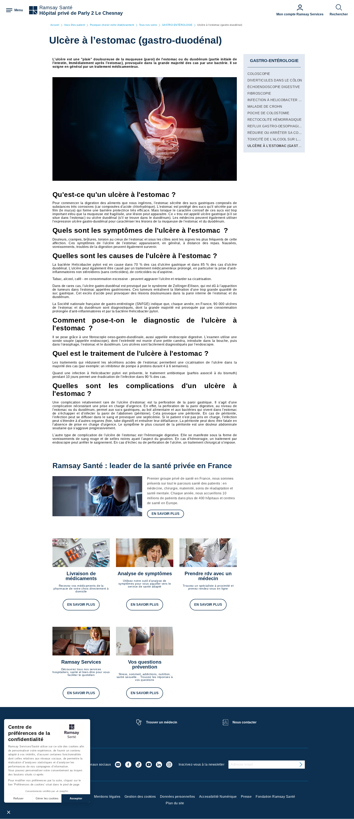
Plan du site (175, 803)
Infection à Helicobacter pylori (279, 100)
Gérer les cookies (47, 798)
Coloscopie (258, 74)
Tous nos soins (148, 25)
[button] (9, 812)
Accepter (76, 798)
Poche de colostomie (268, 113)
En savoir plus (165, 513)
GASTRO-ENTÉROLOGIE (177, 25)
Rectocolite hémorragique (274, 119)
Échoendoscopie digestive (273, 87)
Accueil (54, 25)
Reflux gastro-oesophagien (275, 126)
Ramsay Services (81, 662)
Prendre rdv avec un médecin (208, 576)
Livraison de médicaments (81, 576)
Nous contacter (244, 722)
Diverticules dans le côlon (274, 80)
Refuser (18, 798)
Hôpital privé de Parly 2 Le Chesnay (81, 13)
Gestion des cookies (140, 796)
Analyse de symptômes (145, 573)
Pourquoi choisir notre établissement (112, 25)
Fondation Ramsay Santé (275, 796)
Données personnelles (177, 796)
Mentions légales (107, 796)
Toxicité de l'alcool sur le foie (278, 139)
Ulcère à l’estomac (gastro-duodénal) (286, 146)
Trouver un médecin (161, 722)
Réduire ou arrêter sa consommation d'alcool (293, 132)
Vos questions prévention (144, 664)
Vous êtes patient (74, 25)
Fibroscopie (259, 93)
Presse (246, 796)
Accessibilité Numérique (218, 796)
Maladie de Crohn (264, 106)
